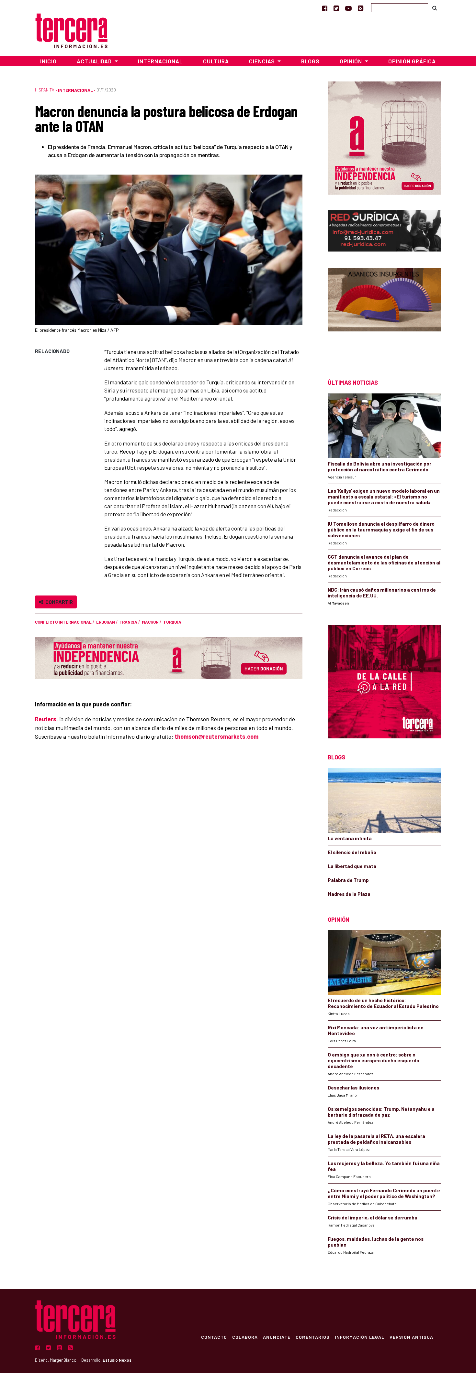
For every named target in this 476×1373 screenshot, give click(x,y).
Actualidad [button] (95, 61)
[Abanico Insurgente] (384, 312)
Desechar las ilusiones (353, 1087)
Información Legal (359, 1336)
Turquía (172, 622)
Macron (150, 622)
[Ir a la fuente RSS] (360, 8)
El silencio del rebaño (352, 852)
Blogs (310, 61)
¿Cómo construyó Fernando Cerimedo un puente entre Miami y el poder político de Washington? (384, 1193)
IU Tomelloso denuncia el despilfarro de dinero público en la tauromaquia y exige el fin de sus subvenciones (381, 529)
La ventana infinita (350, 838)
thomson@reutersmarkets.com (216, 736)
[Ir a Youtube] (348, 8)
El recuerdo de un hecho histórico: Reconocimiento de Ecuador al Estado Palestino (383, 1003)
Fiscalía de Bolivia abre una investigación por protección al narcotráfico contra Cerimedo (379, 466)
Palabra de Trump (348, 880)
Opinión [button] (351, 61)
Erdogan (105, 622)
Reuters (45, 719)
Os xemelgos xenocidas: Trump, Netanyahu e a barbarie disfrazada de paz (381, 1112)
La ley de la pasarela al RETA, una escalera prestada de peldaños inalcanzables (376, 1139)
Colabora (245, 1336)
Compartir (58, 602)
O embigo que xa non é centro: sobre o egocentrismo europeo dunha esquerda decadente (373, 1060)
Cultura (216, 61)
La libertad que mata (352, 866)
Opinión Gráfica (412, 61)
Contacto (214, 1336)
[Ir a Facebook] (324, 8)
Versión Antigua (411, 1336)
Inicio (48, 61)
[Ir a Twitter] (336, 8)
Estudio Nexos (117, 1360)
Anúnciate (276, 1336)
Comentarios (313, 1336)
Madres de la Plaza (349, 894)
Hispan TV (44, 89)
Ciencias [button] (262, 61)
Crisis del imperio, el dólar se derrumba (372, 1217)
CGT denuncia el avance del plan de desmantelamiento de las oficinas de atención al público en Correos (384, 562)
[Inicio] (71, 30)
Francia (128, 622)
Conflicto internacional (63, 622)
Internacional (160, 61)
